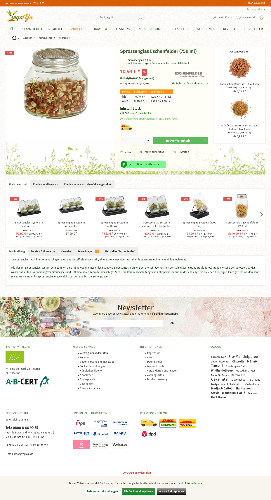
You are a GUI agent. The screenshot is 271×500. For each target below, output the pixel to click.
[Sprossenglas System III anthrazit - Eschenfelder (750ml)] (71, 206)
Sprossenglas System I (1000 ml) (199, 224)
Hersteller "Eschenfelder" (120, 251)
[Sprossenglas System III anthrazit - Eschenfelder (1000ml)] (28, 206)
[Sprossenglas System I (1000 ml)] (199, 206)
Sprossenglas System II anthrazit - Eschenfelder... (157, 224)
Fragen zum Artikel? (154, 152)
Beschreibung (16, 251)
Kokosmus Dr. (235, 384)
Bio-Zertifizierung (157, 379)
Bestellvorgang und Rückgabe (97, 361)
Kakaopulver (218, 357)
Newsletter (86, 375)
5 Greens (255, 379)
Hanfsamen (243, 388)
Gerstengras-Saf (235, 366)
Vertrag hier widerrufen (137, 472)
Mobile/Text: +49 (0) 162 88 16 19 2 (28, 445)
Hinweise (66, 251)
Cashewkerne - (253, 384)
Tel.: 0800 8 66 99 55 (22, 428)
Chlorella (238, 361)
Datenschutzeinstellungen (102, 491)
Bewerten (183, 152)
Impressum (153, 353)
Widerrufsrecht (156, 366)
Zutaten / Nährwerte (43, 251)
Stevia (215, 393)
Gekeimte (220, 379)
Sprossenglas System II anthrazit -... (114, 224)
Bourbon (252, 393)
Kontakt (84, 357)
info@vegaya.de (23, 454)
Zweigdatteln (218, 384)
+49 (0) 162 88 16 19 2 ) (40, 432)
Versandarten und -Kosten (162, 370)
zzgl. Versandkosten (141, 113)
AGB (149, 357)
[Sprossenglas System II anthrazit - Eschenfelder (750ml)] (114, 206)
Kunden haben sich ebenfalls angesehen (88, 184)
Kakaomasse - (239, 379)
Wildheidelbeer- (222, 370)
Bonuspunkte (87, 379)
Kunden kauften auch (45, 184)
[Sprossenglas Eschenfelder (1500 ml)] (242, 206)
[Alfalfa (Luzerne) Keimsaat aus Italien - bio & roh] (239, 109)
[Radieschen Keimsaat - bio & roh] (239, 68)
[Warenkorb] (261, 17)
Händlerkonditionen (91, 370)
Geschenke (86, 383)
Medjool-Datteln (222, 388)
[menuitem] (254, 9)
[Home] (11, 29)
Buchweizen (238, 375)
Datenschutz (154, 361)
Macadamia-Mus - (246, 370)
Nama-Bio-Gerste (220, 375)
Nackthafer (218, 397)
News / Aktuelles (90, 388)
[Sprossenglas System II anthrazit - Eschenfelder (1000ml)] (156, 206)
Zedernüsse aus (220, 361)
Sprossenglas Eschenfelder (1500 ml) (242, 224)
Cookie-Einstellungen (92, 366)
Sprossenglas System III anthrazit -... (29, 224)
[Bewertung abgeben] (145, 56)
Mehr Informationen (190, 483)
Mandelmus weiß (234, 393)
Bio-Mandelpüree (243, 356)
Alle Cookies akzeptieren (138, 491)
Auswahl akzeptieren (171, 491)
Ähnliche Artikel (17, 184)
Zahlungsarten (155, 375)
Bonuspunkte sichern (149, 164)
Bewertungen (87, 251)
